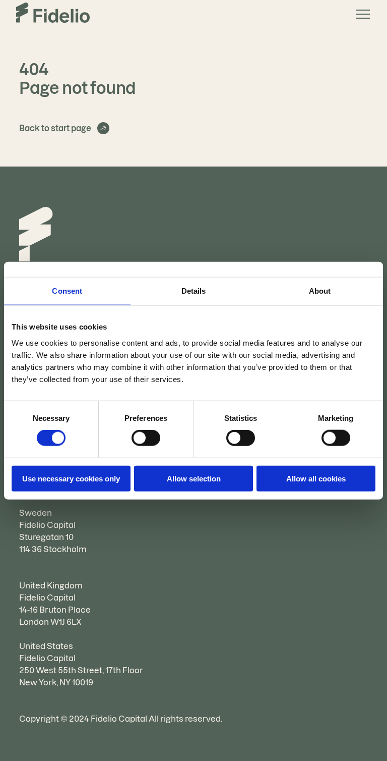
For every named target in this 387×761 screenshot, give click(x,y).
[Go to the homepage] (53, 14)
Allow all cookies (316, 478)
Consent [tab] (67, 291)
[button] (359, 14)
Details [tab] (193, 291)
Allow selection (194, 478)
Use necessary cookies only (71, 478)
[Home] (36, 235)
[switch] (146, 438)
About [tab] (320, 291)
